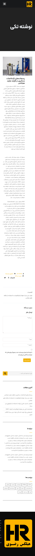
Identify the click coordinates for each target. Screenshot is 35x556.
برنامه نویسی (28, 488)
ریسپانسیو (12, 488)
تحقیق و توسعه (9, 274)
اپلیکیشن (18, 484)
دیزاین (17, 488)
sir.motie (19, 274)
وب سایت (25, 492)
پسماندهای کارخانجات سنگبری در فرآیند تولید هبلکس (18, 395)
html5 (24, 484)
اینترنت (12, 484)
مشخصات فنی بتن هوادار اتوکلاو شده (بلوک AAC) (19, 409)
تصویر (22, 488)
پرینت (20, 492)
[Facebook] (8, 278)
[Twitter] (4, 278)
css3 (29, 484)
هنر (30, 492)
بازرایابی (7, 484)
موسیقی (6, 488)
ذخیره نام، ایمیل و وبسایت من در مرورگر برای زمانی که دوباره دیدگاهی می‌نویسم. (18, 353)
